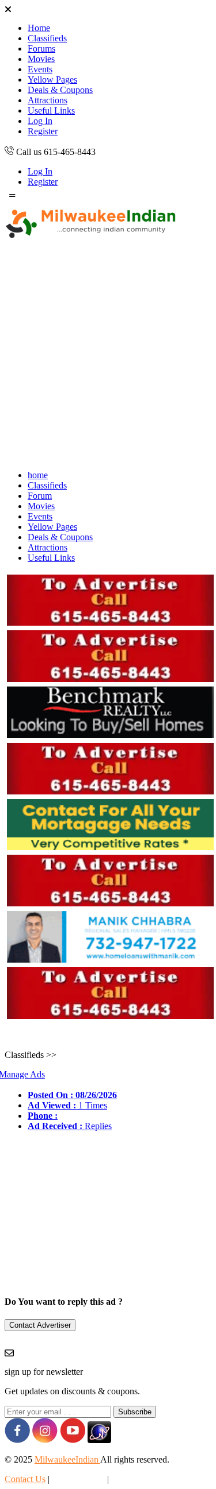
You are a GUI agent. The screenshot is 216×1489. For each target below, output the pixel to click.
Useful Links (51, 110)
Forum (40, 496)
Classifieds (47, 38)
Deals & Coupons (60, 90)
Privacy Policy (78, 1479)
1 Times (67, 1105)
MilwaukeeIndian (67, 1459)
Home (39, 28)
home (38, 475)
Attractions (47, 100)
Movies (41, 59)
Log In (40, 121)
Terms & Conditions (148, 1479)
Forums (41, 48)
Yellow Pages (52, 79)
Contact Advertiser (40, 1325)
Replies (70, 1126)
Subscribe (134, 1411)
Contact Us (25, 1479)
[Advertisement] (108, 353)
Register (43, 131)
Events (40, 69)
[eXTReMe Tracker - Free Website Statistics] (99, 1440)
